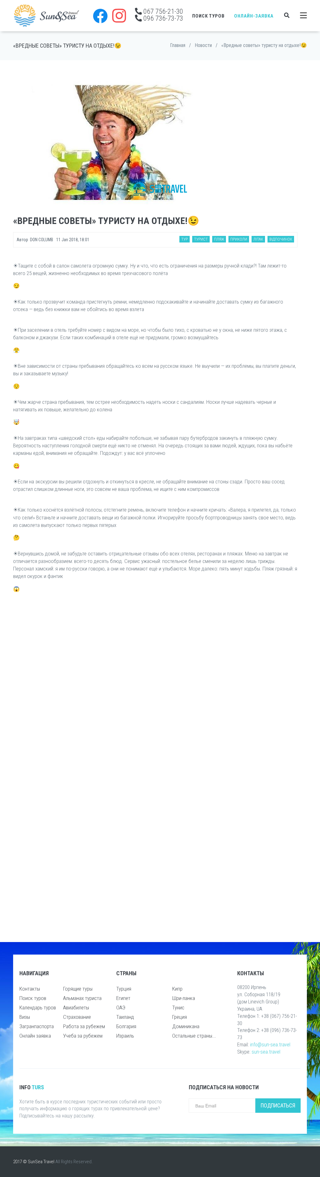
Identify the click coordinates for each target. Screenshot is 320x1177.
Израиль (125, 1036)
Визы (24, 1017)
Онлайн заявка (35, 1036)
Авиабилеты (76, 1007)
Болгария (126, 1026)
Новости (203, 45)
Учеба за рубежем (82, 1036)
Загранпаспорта (36, 1026)
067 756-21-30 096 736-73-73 (162, 14)
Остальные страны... (194, 1036)
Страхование (77, 1017)
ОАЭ (120, 1007)
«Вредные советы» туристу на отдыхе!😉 (264, 45)
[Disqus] (155, 680)
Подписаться (278, 1105)
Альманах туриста (82, 998)
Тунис (178, 1007)
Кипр (177, 989)
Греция (179, 1017)
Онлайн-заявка (253, 16)
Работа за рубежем (84, 1026)
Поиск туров (208, 16)
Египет (123, 998)
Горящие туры (77, 989)
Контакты (29, 989)
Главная (177, 45)
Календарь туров (37, 1007)
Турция (123, 989)
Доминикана (185, 1026)
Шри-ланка (183, 998)
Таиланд (125, 1017)
